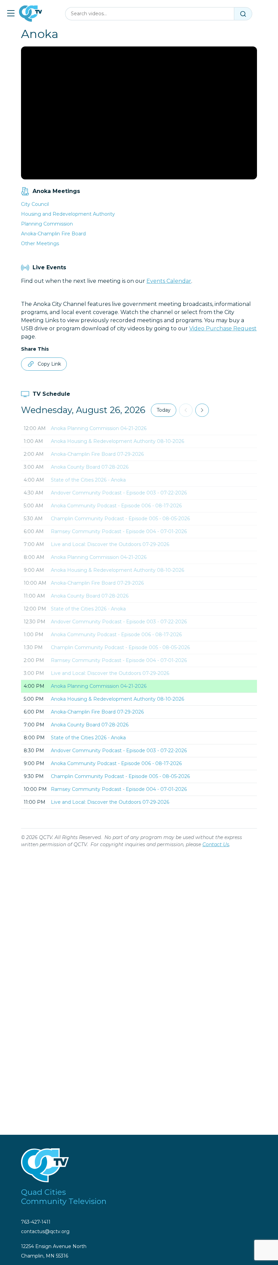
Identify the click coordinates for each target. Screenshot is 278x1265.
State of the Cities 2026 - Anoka (88, 480)
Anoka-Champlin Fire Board (53, 234)
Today (164, 410)
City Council (35, 204)
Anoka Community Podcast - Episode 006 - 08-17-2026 (116, 506)
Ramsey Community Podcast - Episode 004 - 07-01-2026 (119, 531)
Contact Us (215, 844)
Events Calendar (168, 281)
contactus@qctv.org (45, 1231)
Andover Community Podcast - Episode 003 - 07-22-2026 (119, 493)
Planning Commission (47, 224)
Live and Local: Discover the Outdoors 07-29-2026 (110, 544)
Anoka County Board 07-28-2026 (89, 467)
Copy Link (49, 364)
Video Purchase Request (223, 328)
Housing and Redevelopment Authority (68, 214)
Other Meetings (40, 243)
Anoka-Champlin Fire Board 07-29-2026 (97, 454)
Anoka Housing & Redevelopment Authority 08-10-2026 (117, 441)
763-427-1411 (36, 1222)
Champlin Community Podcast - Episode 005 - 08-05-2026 (120, 518)
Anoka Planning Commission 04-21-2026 (98, 428)
